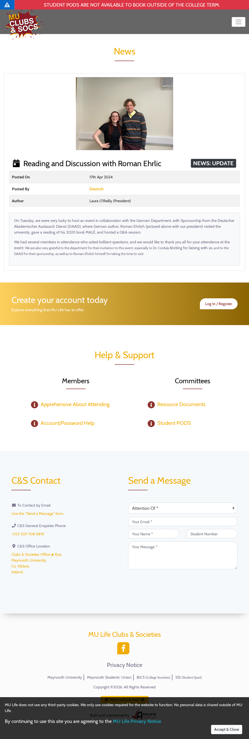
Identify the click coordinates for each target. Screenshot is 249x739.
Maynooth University (64, 677)
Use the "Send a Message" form (37, 513)
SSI (188, 677)
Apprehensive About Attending (75, 404)
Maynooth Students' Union (109, 677)
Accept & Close (226, 729)
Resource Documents (181, 404)
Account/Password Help (68, 423)
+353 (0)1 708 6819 (27, 534)
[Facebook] (124, 649)
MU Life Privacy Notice (137, 721)
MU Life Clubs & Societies (124, 634)
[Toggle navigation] (238, 22)
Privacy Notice (124, 665)
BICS (153, 677)
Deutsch (96, 189)
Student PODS (174, 423)
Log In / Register (218, 303)
